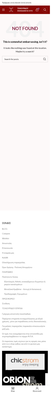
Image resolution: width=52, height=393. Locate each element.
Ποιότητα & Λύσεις (10, 277)
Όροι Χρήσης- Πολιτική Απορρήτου (17, 267)
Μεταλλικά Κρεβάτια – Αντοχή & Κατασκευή (22, 289)
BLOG (4, 229)
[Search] (45, 9)
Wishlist (5, 238)
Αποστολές (7, 243)
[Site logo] (11, 9)
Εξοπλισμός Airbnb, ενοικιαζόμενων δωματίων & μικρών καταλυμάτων (24, 282)
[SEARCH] (44, 59)
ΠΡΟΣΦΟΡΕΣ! (8, 299)
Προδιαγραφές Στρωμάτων (15, 294)
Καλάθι (5, 257)
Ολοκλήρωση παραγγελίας (13, 262)
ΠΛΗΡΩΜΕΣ (7, 272)
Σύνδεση (6, 303)
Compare (6, 233)
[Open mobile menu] (3, 9)
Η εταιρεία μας (8, 253)
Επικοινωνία (7, 248)
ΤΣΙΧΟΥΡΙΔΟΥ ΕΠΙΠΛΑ (12, 308)
